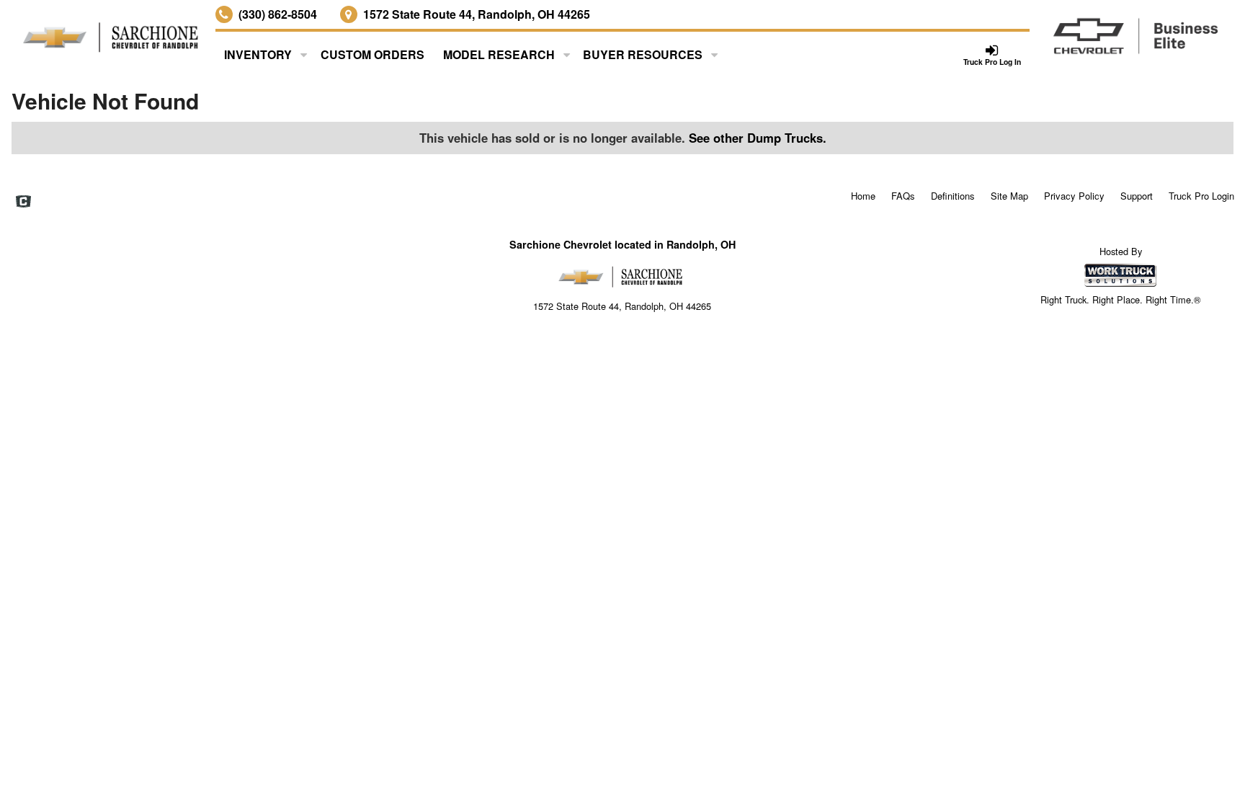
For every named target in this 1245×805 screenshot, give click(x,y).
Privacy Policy (1074, 196)
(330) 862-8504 (277, 14)
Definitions (953, 196)
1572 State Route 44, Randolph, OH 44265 (476, 14)
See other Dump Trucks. (757, 137)
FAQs (903, 196)
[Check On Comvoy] (23, 202)
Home (863, 196)
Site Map (1009, 196)
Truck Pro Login (1201, 196)
